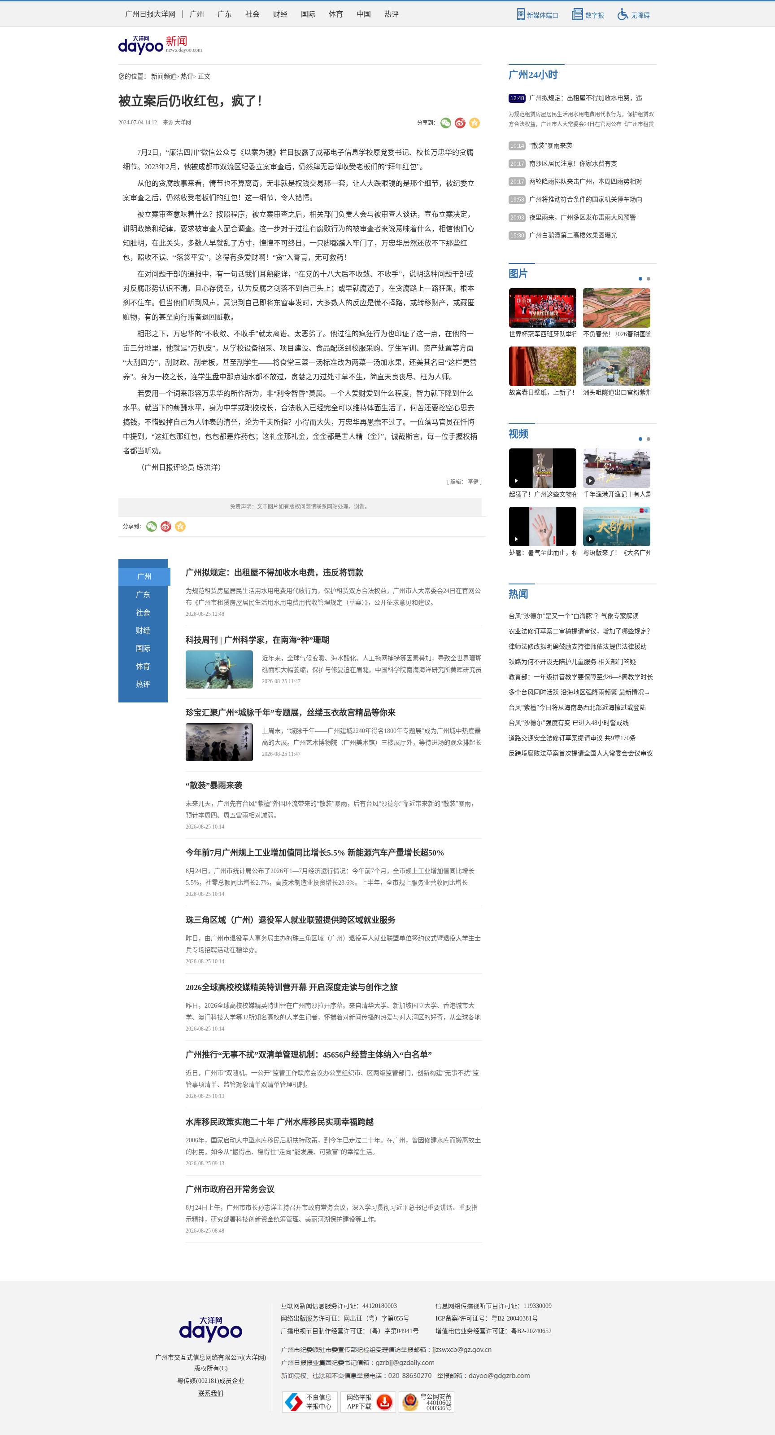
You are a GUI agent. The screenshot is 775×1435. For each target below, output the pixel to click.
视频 (518, 433)
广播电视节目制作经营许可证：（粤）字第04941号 (350, 1331)
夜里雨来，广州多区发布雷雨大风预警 (582, 217)
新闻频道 (163, 76)
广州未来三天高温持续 (616, 552)
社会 (252, 14)
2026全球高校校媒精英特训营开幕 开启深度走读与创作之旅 (292, 987)
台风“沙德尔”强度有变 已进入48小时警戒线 (569, 723)
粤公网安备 (436, 1396)
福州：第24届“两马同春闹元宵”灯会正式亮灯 (571, 334)
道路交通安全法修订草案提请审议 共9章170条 (572, 738)
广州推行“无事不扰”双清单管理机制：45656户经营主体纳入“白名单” (309, 1054)
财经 (280, 14)
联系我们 (210, 1393)
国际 (308, 14)
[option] (576, 346)
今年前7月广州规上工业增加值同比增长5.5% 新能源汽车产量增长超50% (315, 852)
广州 (197, 14)
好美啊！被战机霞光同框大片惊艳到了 (636, 392)
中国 (364, 14)
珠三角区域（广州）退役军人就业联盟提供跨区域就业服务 (291, 920)
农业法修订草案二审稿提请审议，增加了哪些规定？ (581, 631)
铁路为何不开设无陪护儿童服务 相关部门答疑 (572, 661)
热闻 (518, 594)
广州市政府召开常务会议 (230, 1189)
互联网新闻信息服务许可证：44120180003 (339, 1306)
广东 (225, 14)
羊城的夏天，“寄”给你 (543, 494)
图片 (518, 273)
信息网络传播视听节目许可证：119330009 (493, 1306)
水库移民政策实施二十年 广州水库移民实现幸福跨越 (280, 1122)
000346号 (439, 1408)
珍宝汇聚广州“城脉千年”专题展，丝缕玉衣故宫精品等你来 (291, 712)
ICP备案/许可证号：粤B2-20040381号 (486, 1318)
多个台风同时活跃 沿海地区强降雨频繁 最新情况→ (579, 692)
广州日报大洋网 (150, 14)
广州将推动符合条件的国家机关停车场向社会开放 (585, 200)
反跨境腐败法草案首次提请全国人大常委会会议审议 (581, 753)
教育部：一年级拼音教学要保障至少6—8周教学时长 (581, 677)
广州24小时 (533, 74)
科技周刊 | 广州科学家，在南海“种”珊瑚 (257, 640)
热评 (391, 14)
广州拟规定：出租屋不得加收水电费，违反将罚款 (274, 572)
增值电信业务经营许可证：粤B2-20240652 (493, 1331)
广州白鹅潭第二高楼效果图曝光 (573, 235)
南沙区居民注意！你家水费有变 (573, 163)
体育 (336, 14)
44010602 (439, 1403)
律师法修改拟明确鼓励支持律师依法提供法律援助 (578, 646)
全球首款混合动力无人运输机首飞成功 (562, 392)
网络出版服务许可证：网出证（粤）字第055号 (345, 1318)
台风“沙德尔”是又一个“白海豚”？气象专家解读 (574, 616)
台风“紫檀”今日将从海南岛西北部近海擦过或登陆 (577, 707)
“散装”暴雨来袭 (214, 785)
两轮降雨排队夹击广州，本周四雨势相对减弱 (585, 182)
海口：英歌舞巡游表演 (616, 334)
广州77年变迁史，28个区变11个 (553, 552)
